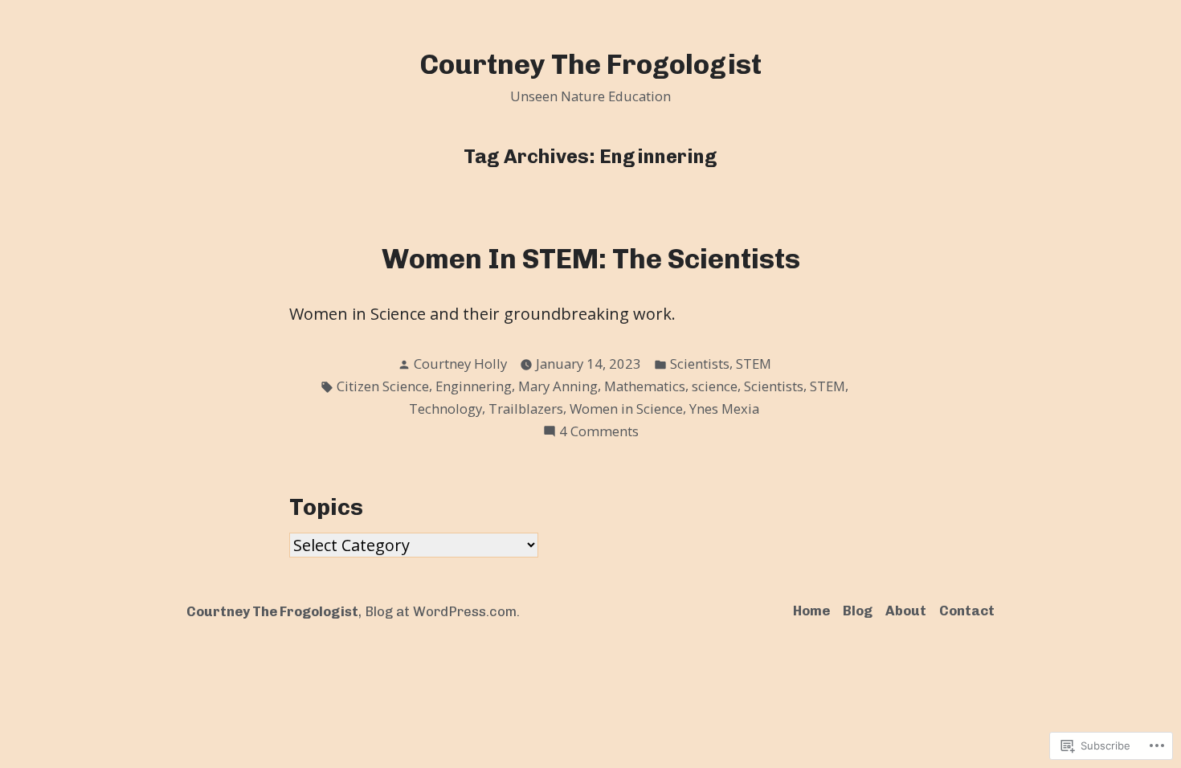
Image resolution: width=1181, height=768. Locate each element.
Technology (445, 408)
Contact (967, 611)
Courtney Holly (460, 363)
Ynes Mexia (724, 408)
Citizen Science (383, 386)
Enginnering (473, 386)
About (905, 611)
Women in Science (626, 408)
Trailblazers (525, 408)
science (715, 386)
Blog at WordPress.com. (442, 611)
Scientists (699, 363)
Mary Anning (558, 386)
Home (811, 611)
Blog (857, 611)
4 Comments (599, 432)
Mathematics (644, 386)
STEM (753, 363)
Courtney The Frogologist (590, 64)
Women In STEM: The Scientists (591, 259)
